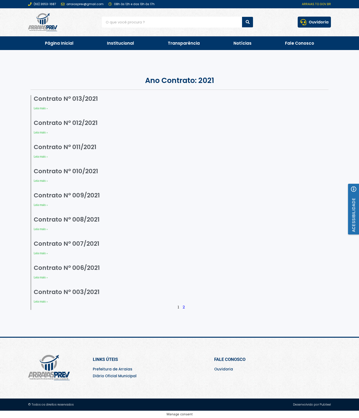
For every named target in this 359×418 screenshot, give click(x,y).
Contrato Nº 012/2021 (66, 123)
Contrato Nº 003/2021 (67, 292)
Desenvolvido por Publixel (312, 404)
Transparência (184, 43)
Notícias (242, 43)
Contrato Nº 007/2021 (66, 243)
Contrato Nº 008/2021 (67, 219)
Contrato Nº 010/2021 (66, 171)
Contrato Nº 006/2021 (67, 268)
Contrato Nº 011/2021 (65, 147)
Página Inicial (59, 43)
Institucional (120, 43)
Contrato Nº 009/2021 (67, 195)
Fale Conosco (299, 43)
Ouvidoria (318, 22)
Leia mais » (41, 108)
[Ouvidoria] (303, 22)
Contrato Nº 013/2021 (66, 98)
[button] (353, 209)
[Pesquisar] (247, 22)
